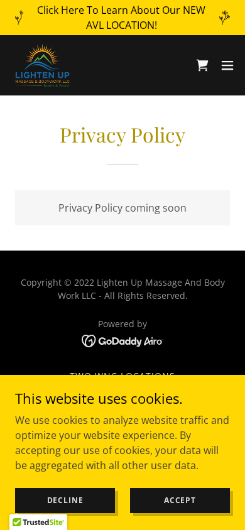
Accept (180, 500)
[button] (227, 65)
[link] (42, 65)
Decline (65, 500)
